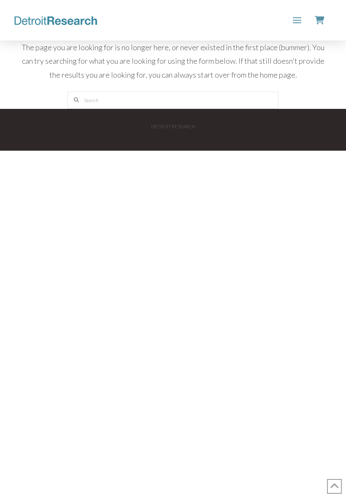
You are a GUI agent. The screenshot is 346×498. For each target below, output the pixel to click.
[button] (297, 20)
